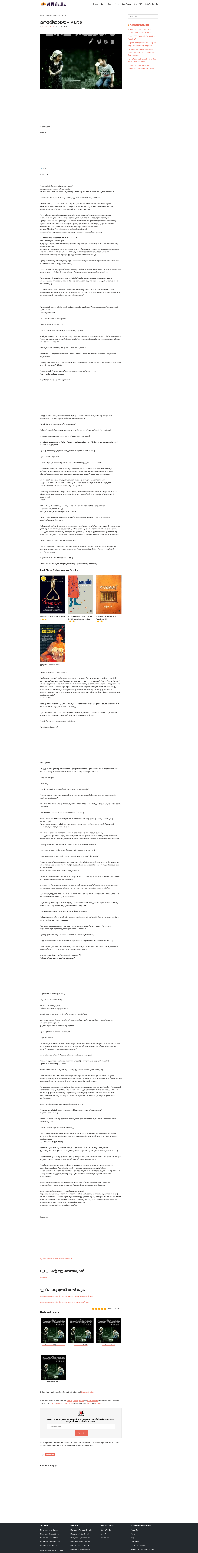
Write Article (149, 4)
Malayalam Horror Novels (79, 1545)
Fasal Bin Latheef (48, 27)
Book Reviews (92, 1401)
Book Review (126, 4)
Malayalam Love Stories (49, 1530)
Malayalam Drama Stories (49, 1534)
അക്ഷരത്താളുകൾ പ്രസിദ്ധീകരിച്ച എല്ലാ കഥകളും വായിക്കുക (64, 1302)
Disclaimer (135, 1542)
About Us (104, 1534)
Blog (132, 1538)
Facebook (98, 1403)
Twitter (89, 1403)
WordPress (59, 1550)
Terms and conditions (138, 1545)
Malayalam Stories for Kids (50, 1542)
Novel (103, 4)
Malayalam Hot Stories (48, 1545)
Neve (42, 1550)
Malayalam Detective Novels (80, 1549)
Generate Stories (87, 1392)
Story (110, 4)
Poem (116, 4)
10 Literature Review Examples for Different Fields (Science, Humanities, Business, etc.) (141, 52)
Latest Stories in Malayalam (62, 1403)
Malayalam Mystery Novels (80, 1538)
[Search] (155, 16)
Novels (69, 1401)
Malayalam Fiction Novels (79, 1534)
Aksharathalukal (139, 24)
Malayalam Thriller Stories (49, 1538)
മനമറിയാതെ (50, 1454)
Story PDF (138, 4)
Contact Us (105, 1538)
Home (95, 4)
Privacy (133, 1534)
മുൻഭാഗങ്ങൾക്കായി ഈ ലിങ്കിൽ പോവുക (56, 1258)
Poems (81, 1401)
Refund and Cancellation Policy (142, 1549)
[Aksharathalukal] (53, 4)
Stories (75, 1401)
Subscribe (81, 1433)
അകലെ (43, 1277)
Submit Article (106, 1530)
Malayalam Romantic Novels (80, 1530)
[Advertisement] (81, 110)
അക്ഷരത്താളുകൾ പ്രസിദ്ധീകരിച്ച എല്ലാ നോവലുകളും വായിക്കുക (66, 1296)
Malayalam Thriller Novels (80, 1542)
